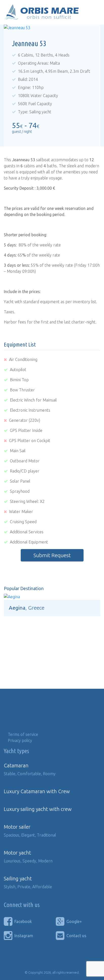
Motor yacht (17, 853)
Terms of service (23, 734)
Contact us (76, 935)
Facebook (23, 921)
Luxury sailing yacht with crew (38, 809)
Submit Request (52, 555)
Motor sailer (17, 827)
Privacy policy (20, 740)
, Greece (26, 608)
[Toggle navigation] (93, 12)
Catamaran (16, 765)
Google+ (74, 921)
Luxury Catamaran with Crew (37, 791)
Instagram (23, 935)
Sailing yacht (18, 878)
